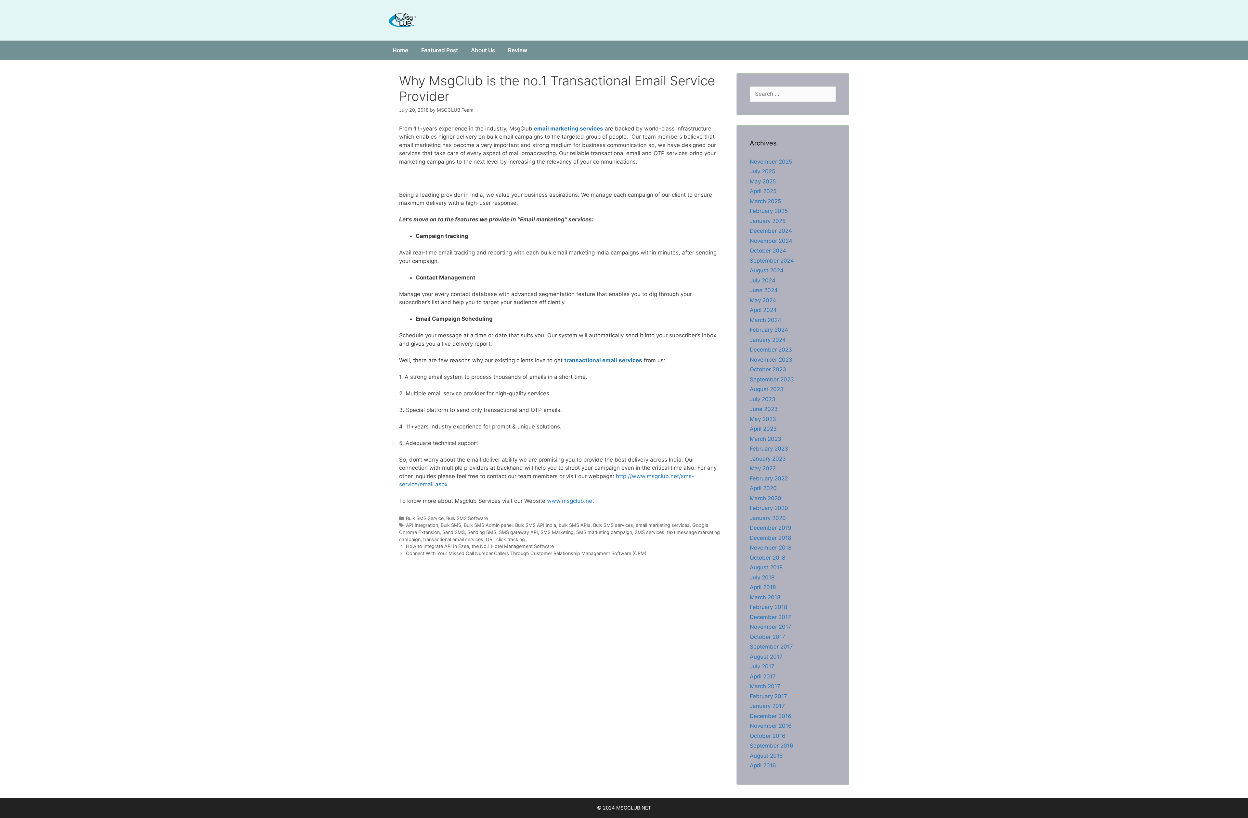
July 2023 (762, 399)
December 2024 (771, 231)
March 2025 (765, 201)
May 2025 (763, 181)
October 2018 (767, 557)
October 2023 (768, 369)
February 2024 (769, 330)
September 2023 (772, 379)
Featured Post (439, 50)
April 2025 (763, 191)
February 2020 (769, 508)
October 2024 (768, 250)
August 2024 (767, 270)
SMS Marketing (557, 532)
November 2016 (771, 726)
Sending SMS (481, 532)
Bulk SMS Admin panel (488, 525)
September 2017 (771, 646)
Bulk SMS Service (425, 518)
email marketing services (663, 525)
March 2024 (765, 320)
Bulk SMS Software (467, 518)
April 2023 (763, 429)
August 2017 (766, 656)
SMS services (649, 532)
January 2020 (768, 518)
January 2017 (767, 706)
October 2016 (768, 736)
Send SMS (453, 532)
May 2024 (763, 300)
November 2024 (771, 241)
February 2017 (768, 696)
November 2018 (770, 547)
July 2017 (762, 666)
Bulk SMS (451, 525)
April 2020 (763, 488)
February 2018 (768, 607)
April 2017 (763, 676)
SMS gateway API (518, 532)
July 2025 (762, 171)
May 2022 (763, 468)
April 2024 (763, 310)
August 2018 (766, 567)
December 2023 (771, 349)
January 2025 (768, 221)
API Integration (422, 525)
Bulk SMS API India (535, 525)
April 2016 (763, 765)
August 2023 (767, 389)
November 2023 (771, 359)
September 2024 (772, 260)
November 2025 (771, 161)
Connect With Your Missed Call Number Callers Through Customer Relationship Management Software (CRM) (526, 553)
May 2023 (763, 419)
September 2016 (771, 745)
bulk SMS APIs (575, 525)
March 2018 (765, 597)
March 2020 (765, 498)
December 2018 (770, 538)
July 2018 (762, 577)
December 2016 (770, 716)
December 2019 (770, 528)
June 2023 (764, 409)
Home (400, 50)
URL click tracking (505, 539)
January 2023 (768, 458)
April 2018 (763, 587)
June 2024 (764, 290)
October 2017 (767, 637)
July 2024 (762, 280)
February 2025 (769, 211)
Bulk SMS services (613, 525)
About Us (483, 50)
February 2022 (769, 478)
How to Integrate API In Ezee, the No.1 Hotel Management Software (480, 546)
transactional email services (453, 539)
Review (517, 50)
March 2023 (765, 439)
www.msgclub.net (570, 501)
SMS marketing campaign (604, 532)
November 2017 (770, 627)
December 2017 (770, 617)
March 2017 (765, 686)
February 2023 (769, 448)
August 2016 (766, 755)
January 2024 (768, 340)
